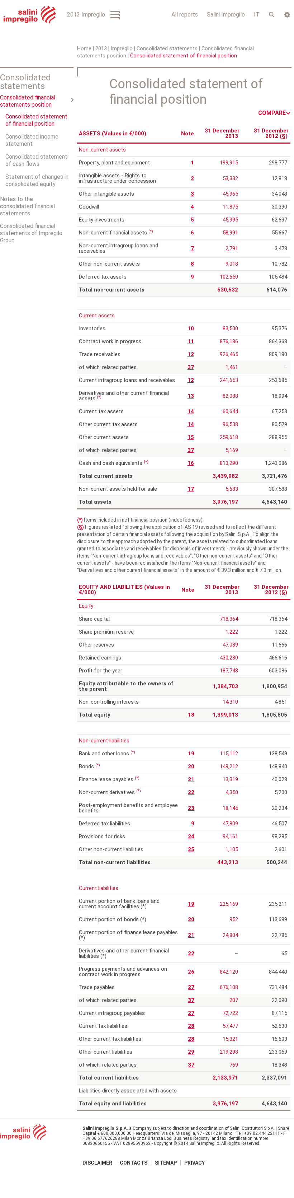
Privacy (194, 1162)
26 (191, 972)
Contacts (133, 1162)
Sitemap (166, 1162)
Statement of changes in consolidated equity (36, 180)
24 (191, 836)
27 (191, 987)
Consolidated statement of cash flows (36, 160)
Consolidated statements (167, 49)
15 (191, 437)
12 (191, 354)
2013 (101, 49)
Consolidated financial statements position (27, 101)
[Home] (30, 14)
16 (191, 463)
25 (191, 849)
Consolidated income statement (31, 140)
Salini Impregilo (226, 14)
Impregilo (122, 49)
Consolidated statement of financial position (36, 120)
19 (191, 753)
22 (191, 792)
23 (191, 808)
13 (191, 396)
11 (191, 341)
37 (191, 367)
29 (191, 1052)
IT (257, 14)
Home (84, 49)
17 (191, 489)
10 (191, 328)
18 (191, 715)
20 (191, 766)
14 (191, 411)
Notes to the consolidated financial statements (27, 206)
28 (191, 1026)
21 (191, 779)
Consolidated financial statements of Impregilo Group (31, 233)
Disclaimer (97, 1162)
